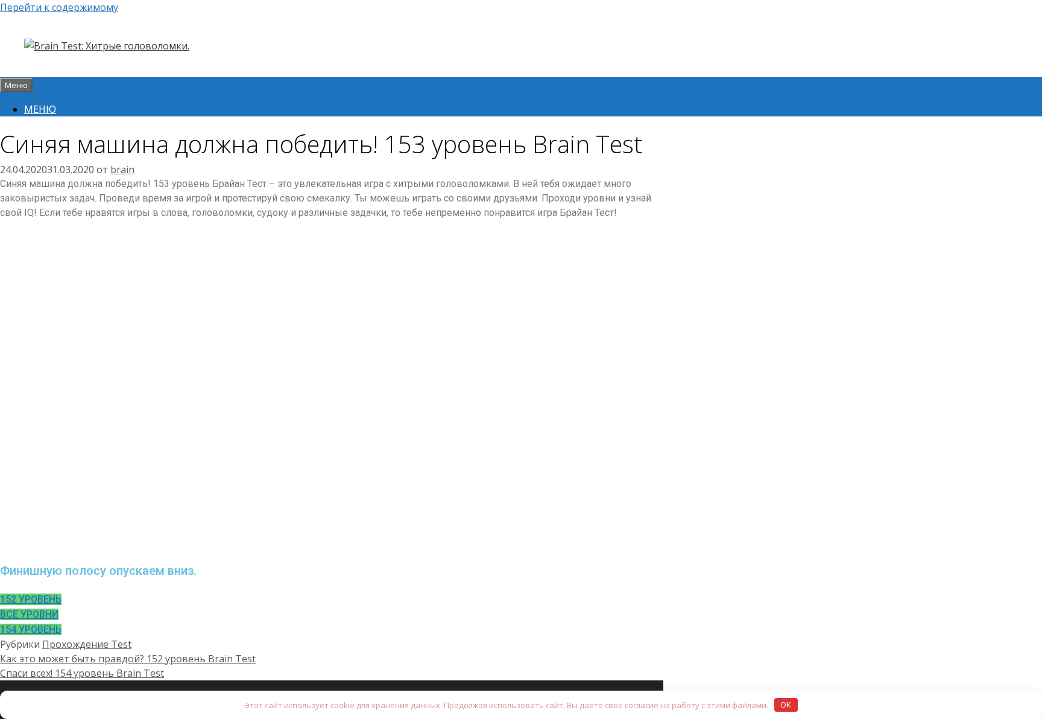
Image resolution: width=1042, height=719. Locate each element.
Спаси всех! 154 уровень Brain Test (82, 673)
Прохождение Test (86, 644)
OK (785, 704)
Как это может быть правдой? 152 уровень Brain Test (128, 658)
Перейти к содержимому (59, 7)
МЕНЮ (40, 109)
